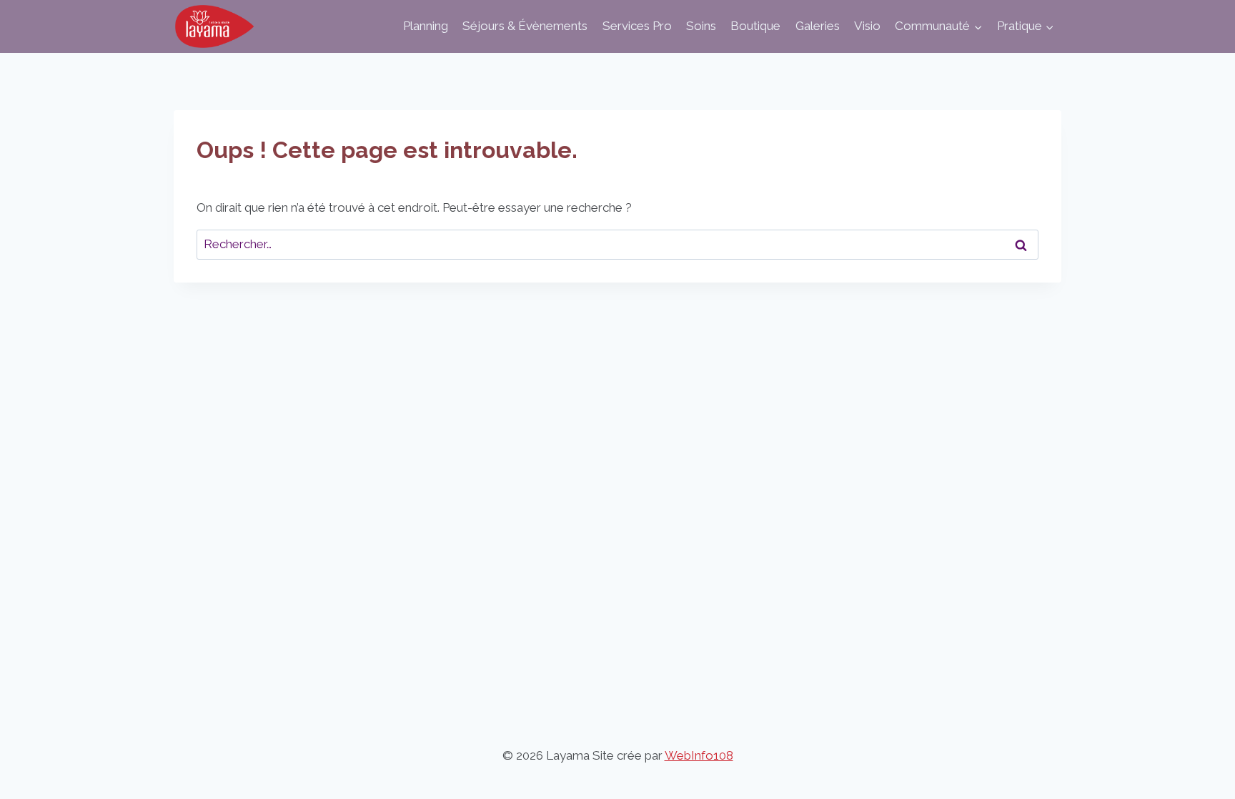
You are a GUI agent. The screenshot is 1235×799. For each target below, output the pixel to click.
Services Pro (637, 26)
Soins (701, 26)
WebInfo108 (699, 755)
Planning (425, 26)
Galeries (817, 26)
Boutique (755, 26)
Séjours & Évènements (524, 26)
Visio (867, 26)
